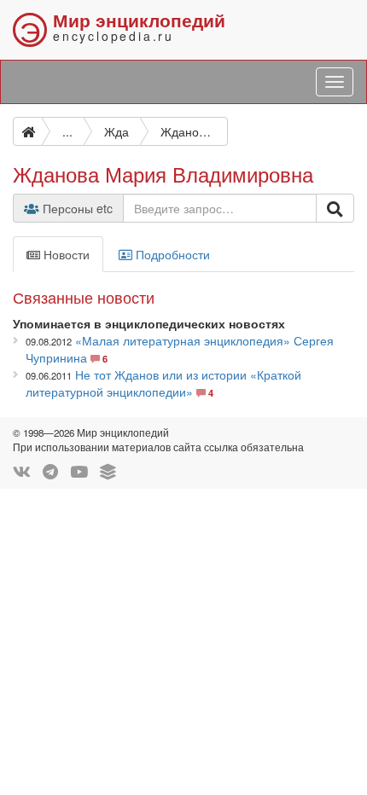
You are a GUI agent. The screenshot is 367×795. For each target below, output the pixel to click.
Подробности (171, 254)
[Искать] (335, 208)
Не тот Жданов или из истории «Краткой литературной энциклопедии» (163, 383)
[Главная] (27, 131)
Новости (65, 254)
